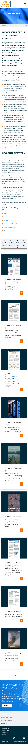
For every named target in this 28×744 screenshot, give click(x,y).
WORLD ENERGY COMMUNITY (9, 714)
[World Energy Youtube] (24, 738)
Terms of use (5, 732)
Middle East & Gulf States (10, 227)
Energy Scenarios (10, 519)
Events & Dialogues (6, 720)
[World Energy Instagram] (14, 738)
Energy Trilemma (18, 282)
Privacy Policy (5, 728)
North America (8, 231)
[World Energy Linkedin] (17, 738)
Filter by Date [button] (4, 244)
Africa (5, 213)
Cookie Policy (5, 730)
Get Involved (7, 705)
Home (3, 25)
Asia (5, 217)
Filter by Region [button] (11, 244)
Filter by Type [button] (24, 244)
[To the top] (23, 723)
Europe (6, 220)
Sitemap (4, 734)
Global (16, 328)
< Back (25, 25)
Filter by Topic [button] (17, 244)
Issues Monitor (10, 282)
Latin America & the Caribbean (11, 224)
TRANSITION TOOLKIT (7, 717)
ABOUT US (4, 723)
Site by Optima (5, 741)
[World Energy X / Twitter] (20, 738)
